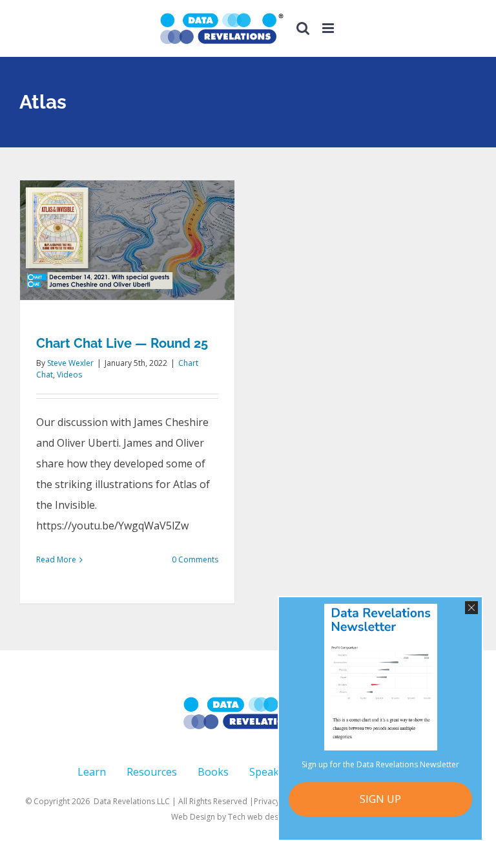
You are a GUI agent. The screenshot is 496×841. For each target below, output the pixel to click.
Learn (92, 772)
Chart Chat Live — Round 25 (122, 343)
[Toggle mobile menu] (329, 28)
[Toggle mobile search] (302, 28)
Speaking (271, 772)
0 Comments (195, 559)
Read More (56, 559)
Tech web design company (277, 816)
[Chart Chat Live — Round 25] (127, 240)
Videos (69, 374)
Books (213, 772)
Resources (152, 772)
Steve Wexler (70, 362)
